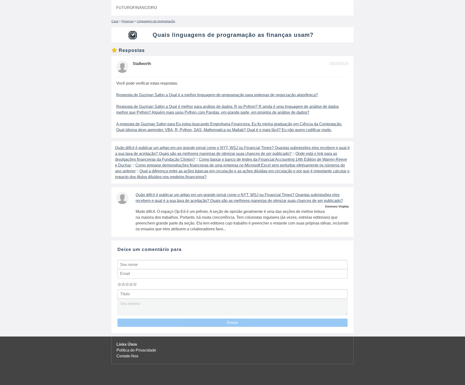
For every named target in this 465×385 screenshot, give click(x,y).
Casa (114, 21)
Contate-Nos (127, 356)
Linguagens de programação (156, 21)
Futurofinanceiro (136, 8)
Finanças (128, 21)
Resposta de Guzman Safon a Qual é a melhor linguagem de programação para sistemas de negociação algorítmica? (217, 95)
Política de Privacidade (136, 350)
